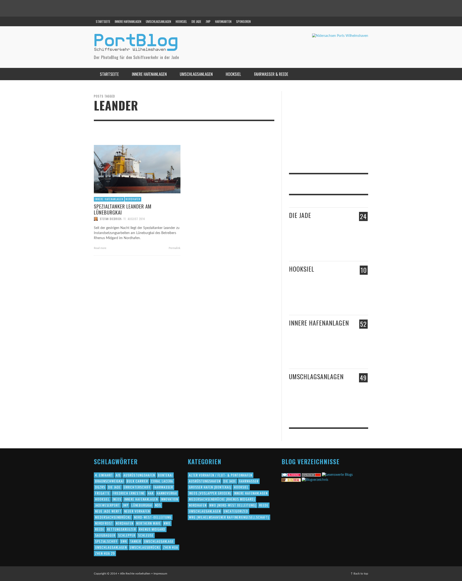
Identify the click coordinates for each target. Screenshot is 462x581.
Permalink (174, 248)
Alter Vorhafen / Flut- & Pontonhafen (220, 474)
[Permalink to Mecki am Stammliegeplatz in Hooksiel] (315, 296)
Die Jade (300, 215)
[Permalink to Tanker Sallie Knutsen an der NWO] (318, 406)
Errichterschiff (137, 487)
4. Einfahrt (104, 474)
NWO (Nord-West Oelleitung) (232, 505)
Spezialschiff (106, 541)
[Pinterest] (353, 21)
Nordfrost (104, 523)
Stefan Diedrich (111, 219)
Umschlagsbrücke (145, 547)
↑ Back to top (359, 573)
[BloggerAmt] (315, 480)
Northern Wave (148, 523)
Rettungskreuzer (121, 529)
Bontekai (165, 474)
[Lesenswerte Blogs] (337, 475)
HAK (151, 493)
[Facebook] (344, 21)
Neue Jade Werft (108, 511)
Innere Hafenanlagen (109, 199)
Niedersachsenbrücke (113, 517)
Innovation (169, 499)
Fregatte (102, 493)
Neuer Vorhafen (137, 511)
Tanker (135, 541)
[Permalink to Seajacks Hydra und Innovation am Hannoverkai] (341, 355)
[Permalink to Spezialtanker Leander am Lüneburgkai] (137, 169)
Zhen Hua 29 (105, 553)
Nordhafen (133, 199)
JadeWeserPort (107, 505)
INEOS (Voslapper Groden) (210, 493)
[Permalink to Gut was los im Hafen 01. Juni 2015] (298, 245)
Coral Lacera (162, 480)
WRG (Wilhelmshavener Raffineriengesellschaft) (229, 517)
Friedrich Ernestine (129, 493)
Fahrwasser (163, 487)
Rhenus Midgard (152, 529)
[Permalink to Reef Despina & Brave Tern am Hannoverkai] (298, 355)
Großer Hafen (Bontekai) (210, 487)
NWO (167, 523)
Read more (100, 248)
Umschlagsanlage (159, 541)
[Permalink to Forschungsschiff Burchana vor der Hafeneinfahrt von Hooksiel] (298, 296)
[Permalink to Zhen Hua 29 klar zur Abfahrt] (318, 245)
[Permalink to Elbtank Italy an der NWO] (339, 403)
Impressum (160, 573)
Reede (99, 529)
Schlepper (126, 535)
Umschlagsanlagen (316, 376)
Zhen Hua (170, 547)
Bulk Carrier (137, 480)
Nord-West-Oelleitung (152, 517)
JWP (125, 505)
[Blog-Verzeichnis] (291, 475)
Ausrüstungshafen (139, 474)
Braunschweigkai (109, 480)
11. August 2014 (134, 219)
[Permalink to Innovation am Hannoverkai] (318, 354)
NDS (158, 505)
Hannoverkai (167, 493)
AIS (118, 474)
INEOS (117, 499)
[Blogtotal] (291, 480)
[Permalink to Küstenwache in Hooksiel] (341, 301)
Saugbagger (105, 535)
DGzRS (100, 487)
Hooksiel (301, 269)
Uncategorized (236, 511)
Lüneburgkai (141, 505)
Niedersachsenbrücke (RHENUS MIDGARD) (222, 499)
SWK (124, 541)
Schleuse (146, 535)
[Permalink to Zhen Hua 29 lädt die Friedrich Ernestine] (341, 247)
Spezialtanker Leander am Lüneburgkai (123, 209)
